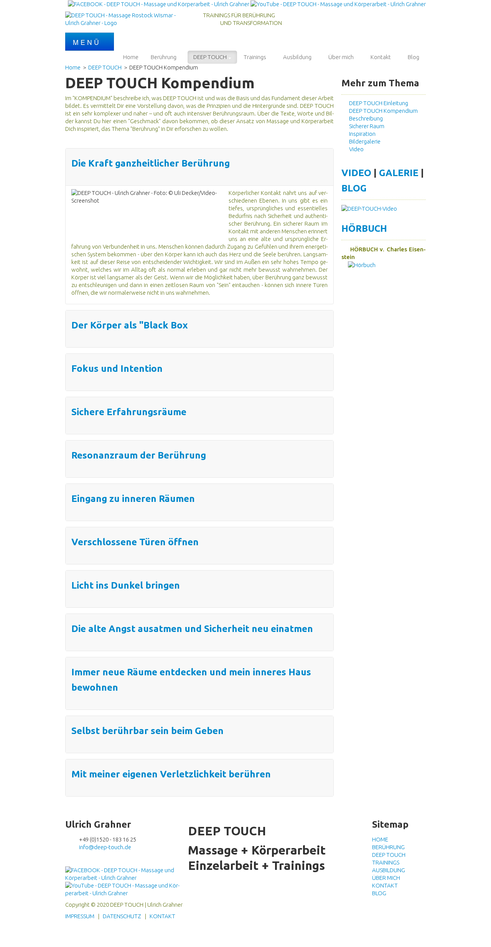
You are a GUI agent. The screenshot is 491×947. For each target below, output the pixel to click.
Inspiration (361, 133)
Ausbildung (297, 57)
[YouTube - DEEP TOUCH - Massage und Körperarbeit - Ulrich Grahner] (338, 3)
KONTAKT (385, 885)
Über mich (341, 57)
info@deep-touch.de (105, 847)
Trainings (255, 57)
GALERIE (399, 172)
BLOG (354, 188)
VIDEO (356, 172)
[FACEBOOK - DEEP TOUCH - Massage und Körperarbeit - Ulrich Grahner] (158, 3)
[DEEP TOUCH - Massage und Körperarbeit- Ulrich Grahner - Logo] (122, 18)
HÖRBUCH (364, 228)
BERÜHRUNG (388, 847)
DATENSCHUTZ (122, 916)
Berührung (163, 57)
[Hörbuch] (358, 264)
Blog (413, 57)
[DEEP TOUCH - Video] (369, 208)
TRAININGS (385, 862)
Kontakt (381, 57)
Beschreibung (365, 118)
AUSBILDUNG (388, 870)
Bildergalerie (364, 141)
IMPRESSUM (79, 916)
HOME (380, 839)
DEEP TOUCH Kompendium (382, 110)
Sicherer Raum (365, 126)
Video (355, 149)
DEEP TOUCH (210, 57)
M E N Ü (87, 42)
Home (130, 57)
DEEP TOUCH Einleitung (377, 103)
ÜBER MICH (386, 877)
